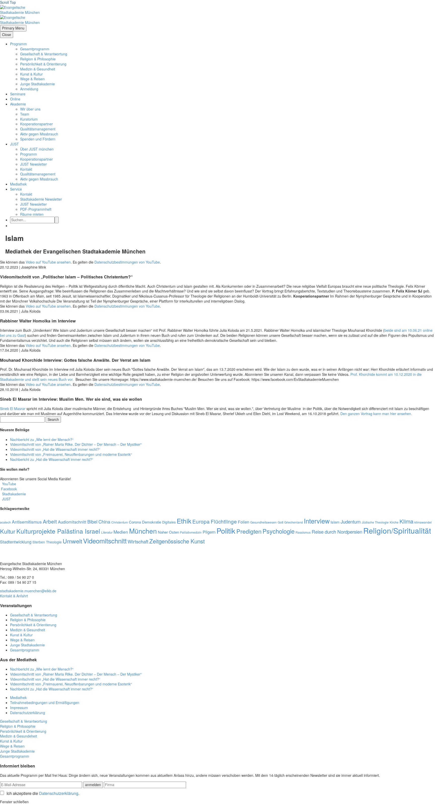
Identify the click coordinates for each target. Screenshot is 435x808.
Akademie (18, 103)
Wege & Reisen (32, 78)
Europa (201, 521)
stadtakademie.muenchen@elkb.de (28, 590)
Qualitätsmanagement (37, 128)
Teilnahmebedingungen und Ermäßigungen (44, 702)
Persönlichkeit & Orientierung (43, 63)
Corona (135, 522)
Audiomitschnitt (72, 522)
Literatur (107, 532)
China (104, 521)
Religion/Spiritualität (397, 530)
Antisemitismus (27, 522)
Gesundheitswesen (263, 522)
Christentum (119, 522)
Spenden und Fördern (37, 138)
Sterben (38, 541)
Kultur (7, 531)
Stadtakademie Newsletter (41, 199)
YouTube (8, 483)
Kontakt (26, 169)
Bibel (92, 521)
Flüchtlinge (224, 521)
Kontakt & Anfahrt (14, 595)
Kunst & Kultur (31, 74)
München (143, 531)
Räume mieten (32, 214)
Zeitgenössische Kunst (177, 541)
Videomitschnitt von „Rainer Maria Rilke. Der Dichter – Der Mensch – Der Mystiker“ (76, 444)
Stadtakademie (13, 493)
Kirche (394, 522)
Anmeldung (29, 88)
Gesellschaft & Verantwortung (43, 53)
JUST (14, 143)
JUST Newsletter (33, 164)
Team (24, 114)
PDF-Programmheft (35, 209)
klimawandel (423, 522)
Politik (225, 530)
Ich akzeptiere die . (43, 793)
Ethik (184, 520)
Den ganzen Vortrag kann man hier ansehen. (376, 413)
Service (16, 189)
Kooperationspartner (36, 123)
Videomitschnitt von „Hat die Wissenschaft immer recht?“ (55, 449)
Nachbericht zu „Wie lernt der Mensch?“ (42, 439)
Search (53, 419)
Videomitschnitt (105, 540)
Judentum (351, 521)
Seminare (17, 93)
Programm (18, 43)
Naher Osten (168, 532)
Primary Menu (13, 27)
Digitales (169, 522)
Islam (335, 522)
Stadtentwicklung (15, 542)
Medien (121, 532)
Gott (280, 522)
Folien (243, 522)
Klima (406, 521)
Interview (317, 520)
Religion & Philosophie (38, 58)
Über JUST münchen (37, 149)
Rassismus (303, 532)
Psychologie (279, 531)
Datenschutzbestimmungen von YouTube (127, 262)
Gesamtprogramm (34, 48)
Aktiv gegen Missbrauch (39, 133)
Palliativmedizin (191, 532)
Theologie (54, 541)
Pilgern (209, 532)
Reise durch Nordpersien (337, 531)
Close (6, 34)
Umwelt (72, 541)
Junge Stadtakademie (37, 83)
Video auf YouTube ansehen (48, 262)
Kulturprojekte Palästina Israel (58, 531)
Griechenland (293, 522)
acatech (5, 522)
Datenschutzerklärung (27, 712)
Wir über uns (30, 109)
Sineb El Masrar (12, 408)
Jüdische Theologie (375, 522)
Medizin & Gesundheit (37, 68)
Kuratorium (29, 119)
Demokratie (151, 522)
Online (15, 98)
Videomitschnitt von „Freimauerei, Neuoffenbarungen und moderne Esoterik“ (71, 454)
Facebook (8, 488)
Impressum (19, 707)
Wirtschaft (138, 541)
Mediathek (18, 184)
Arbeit (50, 521)
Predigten (249, 531)
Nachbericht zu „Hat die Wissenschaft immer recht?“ (51, 459)
